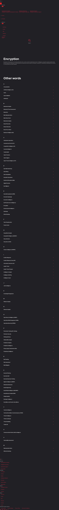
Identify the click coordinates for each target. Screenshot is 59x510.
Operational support (4, 466)
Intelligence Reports (4, 478)
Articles (2, 473)
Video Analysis (3, 482)
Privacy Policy (17, 508)
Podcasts (2, 480)
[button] (29, 87)
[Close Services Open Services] (2, 6)
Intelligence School (4, 487)
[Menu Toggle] (1, 3)
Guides (2, 475)
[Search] (29, 40)
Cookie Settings (10, 508)
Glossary (4, 33)
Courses (2, 491)
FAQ (3, 31)
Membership (3, 484)
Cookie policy (3, 508)
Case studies (3, 468)
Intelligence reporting (4, 464)
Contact (4, 35)
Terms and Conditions (25, 508)
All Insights (3, 471)
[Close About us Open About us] (2, 23)
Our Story (4, 27)
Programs (2, 489)
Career (4, 29)
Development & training (5, 462)
